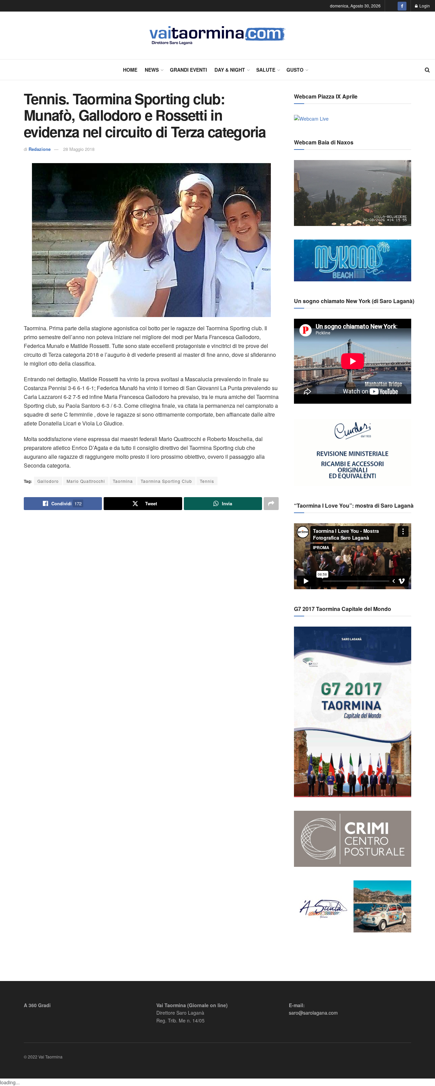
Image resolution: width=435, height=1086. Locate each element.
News (152, 69)
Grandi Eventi (188, 69)
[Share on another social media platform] (271, 503)
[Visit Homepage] (218, 35)
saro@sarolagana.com (313, 1012)
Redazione (40, 149)
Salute (265, 69)
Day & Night (229, 69)
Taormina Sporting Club (166, 481)
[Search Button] (427, 69)
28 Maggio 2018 (78, 149)
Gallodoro (48, 481)
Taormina (123, 481)
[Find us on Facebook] (402, 6)
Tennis (207, 481)
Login (424, 5)
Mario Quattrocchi (86, 481)
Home (130, 69)
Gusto (294, 69)
